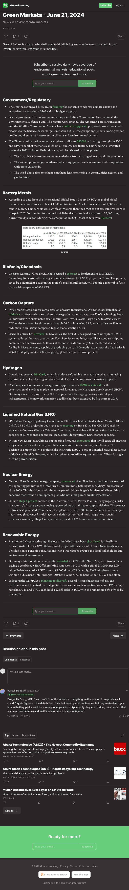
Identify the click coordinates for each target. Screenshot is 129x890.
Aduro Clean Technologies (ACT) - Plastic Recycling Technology (48, 769)
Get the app (81, 874)
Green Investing (25, 756)
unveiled (39, 334)
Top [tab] (7, 735)
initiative (14, 314)
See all (9, 810)
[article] (64, 753)
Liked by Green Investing (22, 694)
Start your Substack (55, 874)
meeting (68, 425)
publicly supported (75, 126)
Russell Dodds (15, 690)
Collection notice (88, 866)
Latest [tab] (15, 735)
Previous (15, 635)
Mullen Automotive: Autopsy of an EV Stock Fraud (38, 790)
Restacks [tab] (25, 659)
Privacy (64, 866)
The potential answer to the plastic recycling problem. (34, 773)
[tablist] (17, 659)
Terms (73, 866)
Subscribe (105, 5)
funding (58, 107)
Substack (48, 882)
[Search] (123, 735)
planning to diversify (54, 581)
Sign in (120, 5)
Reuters (106, 218)
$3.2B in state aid (90, 385)
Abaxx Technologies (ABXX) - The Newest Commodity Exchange (48, 744)
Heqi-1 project (28, 501)
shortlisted (93, 541)
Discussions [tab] (28, 735)
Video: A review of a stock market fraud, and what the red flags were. (42, 794)
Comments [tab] (11, 659)
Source (64, 252)
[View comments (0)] (39, 803)
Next (116, 635)
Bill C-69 (39, 374)
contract (72, 274)
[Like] (6, 36)
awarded (62, 561)
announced (83, 441)
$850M (81, 141)
